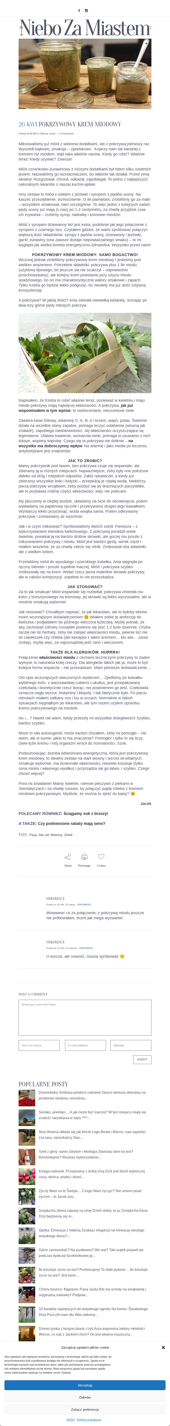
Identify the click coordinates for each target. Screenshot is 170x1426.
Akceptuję (85, 1385)
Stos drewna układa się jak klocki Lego (69, 1132)
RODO (71, 1419)
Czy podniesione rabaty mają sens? (71, 823)
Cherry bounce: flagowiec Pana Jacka (68, 1289)
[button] (163, 1347)
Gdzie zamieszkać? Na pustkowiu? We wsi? (73, 1250)
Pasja (33, 835)
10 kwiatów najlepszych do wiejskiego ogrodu (75, 1309)
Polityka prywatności (89, 1419)
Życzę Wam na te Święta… (60, 1191)
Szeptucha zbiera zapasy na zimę (65, 1210)
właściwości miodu (57, 657)
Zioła (42, 133)
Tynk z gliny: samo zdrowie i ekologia (68, 1151)
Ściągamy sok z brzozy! (86, 813)
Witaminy (56, 835)
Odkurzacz (55, 899)
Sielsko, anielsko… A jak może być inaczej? (73, 1112)
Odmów (85, 1397)
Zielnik (68, 835)
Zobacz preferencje (85, 1409)
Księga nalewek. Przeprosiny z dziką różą (71, 1171)
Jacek (52, 133)
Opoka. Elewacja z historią (60, 1230)
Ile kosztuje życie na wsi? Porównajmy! (69, 1269)
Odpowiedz (84, 904)
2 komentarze (66, 133)
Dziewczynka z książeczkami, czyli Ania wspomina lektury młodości (92, 1328)
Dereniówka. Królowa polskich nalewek (70, 1092)
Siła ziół (44, 835)
